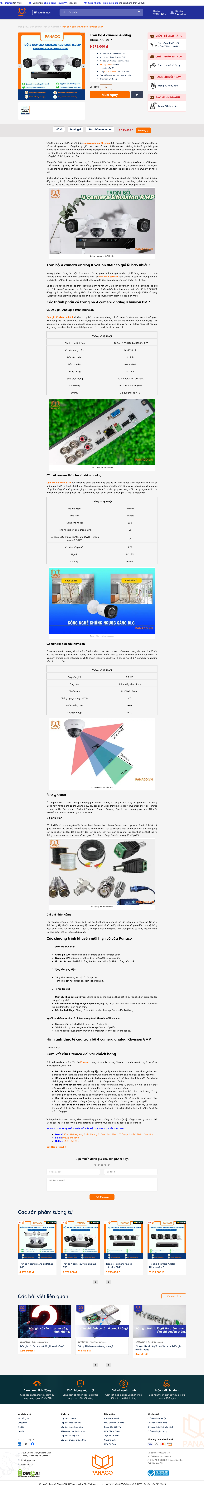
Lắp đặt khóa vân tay (71, 1422)
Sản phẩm (35, 26)
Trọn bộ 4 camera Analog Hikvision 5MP (119, 1265)
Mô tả (59, 129)
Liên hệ (21, 1431)
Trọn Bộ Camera (51, 26)
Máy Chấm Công (112, 1431)
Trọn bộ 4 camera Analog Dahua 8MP (79, 1265)
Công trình (22, 1422)
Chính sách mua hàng (157, 1422)
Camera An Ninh (111, 1418)
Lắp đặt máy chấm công (72, 1427)
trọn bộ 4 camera (108, 276)
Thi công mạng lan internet (73, 1431)
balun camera (110, 71)
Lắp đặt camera (68, 1418)
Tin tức (21, 1427)
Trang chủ (23, 26)
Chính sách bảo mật (157, 1418)
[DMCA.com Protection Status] (29, 1476)
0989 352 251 (27, 1464)
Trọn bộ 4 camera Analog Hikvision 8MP (162, 1265)
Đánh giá (75, 129)
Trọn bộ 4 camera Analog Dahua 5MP (36, 1265)
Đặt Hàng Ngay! (55, 1146)
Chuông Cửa (110, 1440)
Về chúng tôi (23, 1418)
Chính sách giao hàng (157, 1431)
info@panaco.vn (28, 1460)
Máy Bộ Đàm (110, 1444)
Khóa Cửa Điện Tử (112, 1427)
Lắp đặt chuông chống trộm (73, 1440)
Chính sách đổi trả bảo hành (160, 1427)
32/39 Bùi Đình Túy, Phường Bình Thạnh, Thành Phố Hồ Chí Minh (36, 1454)
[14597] (137, 94)
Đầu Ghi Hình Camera (114, 1422)
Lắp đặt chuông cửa (70, 1435)
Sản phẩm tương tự (100, 129)
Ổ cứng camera (106, 64)
